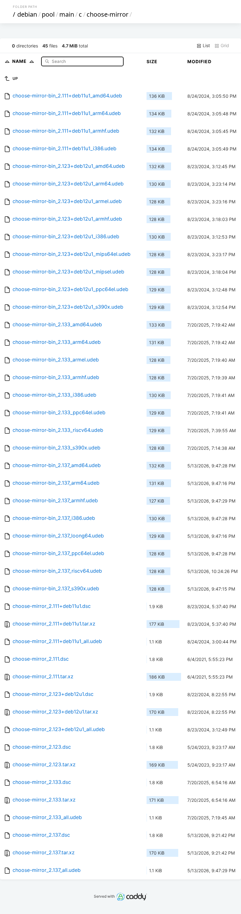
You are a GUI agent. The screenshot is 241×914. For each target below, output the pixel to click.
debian (27, 14)
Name (20, 61)
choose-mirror (107, 14)
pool (48, 14)
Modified (199, 61)
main (66, 14)
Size (152, 61)
